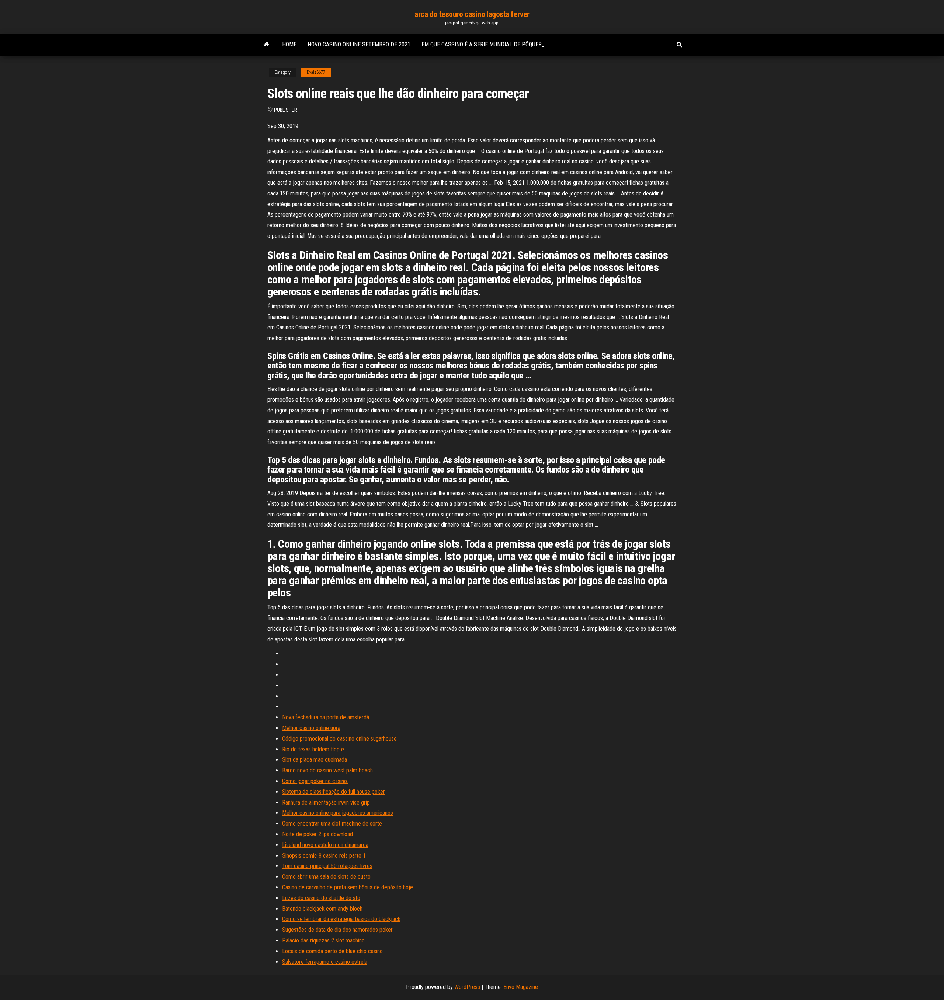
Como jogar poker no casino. (315, 781)
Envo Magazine (520, 986)
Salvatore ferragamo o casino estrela (324, 961)
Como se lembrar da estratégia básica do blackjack (341, 919)
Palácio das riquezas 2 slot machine (323, 940)
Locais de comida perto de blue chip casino (332, 951)
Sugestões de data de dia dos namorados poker (337, 929)
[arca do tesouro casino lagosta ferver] (266, 45)
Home (289, 44)
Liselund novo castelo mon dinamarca (325, 844)
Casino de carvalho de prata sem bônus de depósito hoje (347, 887)
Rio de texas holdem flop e (313, 749)
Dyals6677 (316, 72)
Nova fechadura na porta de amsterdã (325, 717)
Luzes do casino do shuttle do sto (321, 898)
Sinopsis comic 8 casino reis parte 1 (324, 855)
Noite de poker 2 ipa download (317, 834)
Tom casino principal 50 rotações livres (327, 865)
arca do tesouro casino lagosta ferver (472, 14)
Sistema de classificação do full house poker (333, 791)
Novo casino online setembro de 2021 (359, 44)
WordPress (467, 986)
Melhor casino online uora (311, 727)
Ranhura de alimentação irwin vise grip (326, 802)
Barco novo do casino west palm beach (327, 770)
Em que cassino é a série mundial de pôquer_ (483, 44)
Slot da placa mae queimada (314, 759)
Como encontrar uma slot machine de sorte (332, 823)
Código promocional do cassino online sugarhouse (339, 738)
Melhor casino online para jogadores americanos (337, 812)
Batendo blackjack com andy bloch (322, 908)
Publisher (285, 110)
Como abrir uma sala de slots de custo (326, 876)
